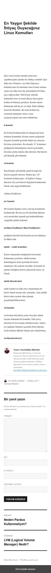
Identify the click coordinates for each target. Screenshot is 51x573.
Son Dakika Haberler (16, 380)
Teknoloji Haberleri (11, 383)
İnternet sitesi (12, 484)
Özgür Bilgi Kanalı (11, 560)
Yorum (8, 416)
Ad (6, 457)
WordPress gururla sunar (29, 560)
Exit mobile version (25, 569)
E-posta (9, 470)
